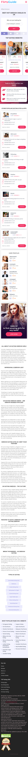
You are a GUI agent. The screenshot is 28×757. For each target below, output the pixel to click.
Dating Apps (4, 682)
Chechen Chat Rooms (8, 629)
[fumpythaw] (5, 289)
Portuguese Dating (7, 624)
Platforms (14, 583)
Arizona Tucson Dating (8, 631)
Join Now (14, 334)
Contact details (4, 675)
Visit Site (14, 71)
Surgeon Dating (19, 624)
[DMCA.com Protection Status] (6, 737)
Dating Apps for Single (14, 590)
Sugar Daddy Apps (14, 596)
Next (14, 28)
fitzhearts (12, 294)
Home (2, 666)
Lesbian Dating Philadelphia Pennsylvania (6, 645)
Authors (3, 673)
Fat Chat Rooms (6, 626)
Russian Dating (4, 689)
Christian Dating (5, 692)
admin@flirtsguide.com (11, 702)
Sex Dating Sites (5, 684)
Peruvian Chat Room (21, 649)
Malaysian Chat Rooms (21, 629)
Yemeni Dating (6, 633)
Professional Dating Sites (13, 606)
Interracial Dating (5, 687)
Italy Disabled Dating (21, 646)
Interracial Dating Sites (14, 609)
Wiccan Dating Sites (13, 600)
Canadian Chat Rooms (21, 644)
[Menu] (26, 2)
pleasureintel (13, 256)
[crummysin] (5, 266)
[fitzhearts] (5, 297)
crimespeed (12, 279)
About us (3, 671)
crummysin (12, 264)
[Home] (9, 2)
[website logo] (6, 114)
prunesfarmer (13, 271)
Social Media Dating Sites (13, 580)
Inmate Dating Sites (13, 587)
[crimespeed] (5, 281)
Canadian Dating (7, 653)
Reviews (3, 668)
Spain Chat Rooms (20, 626)
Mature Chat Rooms (21, 633)
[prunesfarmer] (5, 274)
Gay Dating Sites (13, 603)
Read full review (14, 67)
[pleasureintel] (5, 259)
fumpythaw (13, 287)
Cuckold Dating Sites (13, 593)
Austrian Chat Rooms (21, 631)
